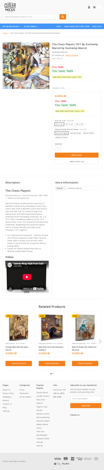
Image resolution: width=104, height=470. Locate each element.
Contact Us (7, 404)
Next (100, 341)
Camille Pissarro (43, 396)
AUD (58, 26)
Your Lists (96, 26)
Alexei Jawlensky (43, 417)
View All (39, 445)
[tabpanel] (19, 341)
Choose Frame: (71, 129)
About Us (6, 390)
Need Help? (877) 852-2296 (77, 26)
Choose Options (19, 363)
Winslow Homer (42, 414)
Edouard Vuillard (43, 421)
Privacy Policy (8, 393)
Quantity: (58, 144)
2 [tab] (53, 373)
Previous (3, 341)
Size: (64, 120)
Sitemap (6, 411)
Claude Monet (42, 392)
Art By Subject (30, 26)
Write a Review (72, 55)
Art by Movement (11, 26)
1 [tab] (51, 373)
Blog (4, 407)
